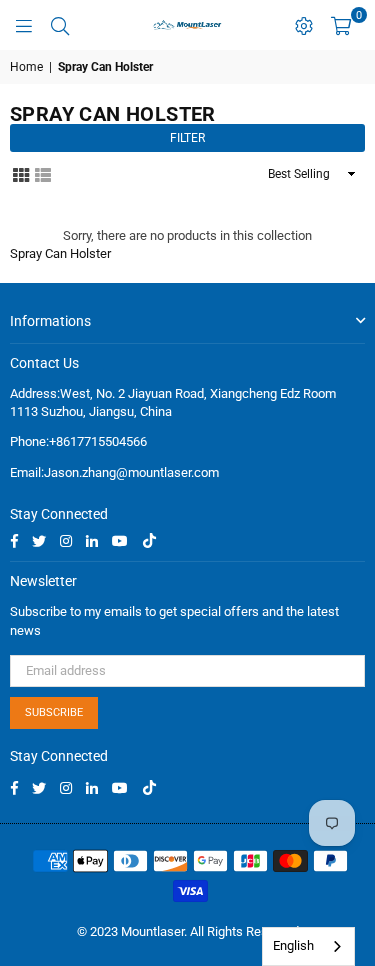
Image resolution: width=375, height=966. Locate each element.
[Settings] (304, 25)
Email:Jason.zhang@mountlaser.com (114, 472)
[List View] (43, 173)
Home (26, 67)
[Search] (60, 25)
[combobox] (308, 946)
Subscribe (54, 712)
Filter (187, 138)
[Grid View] (21, 173)
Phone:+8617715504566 (78, 441)
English (293, 945)
